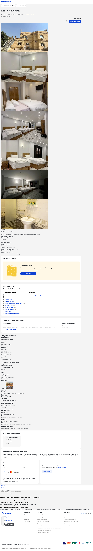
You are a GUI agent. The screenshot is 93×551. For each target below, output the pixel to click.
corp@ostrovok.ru (61, 467)
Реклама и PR (67, 526)
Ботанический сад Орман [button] (11, 297)
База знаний (40, 515)
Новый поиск (22, 5)
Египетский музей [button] (9, 307)
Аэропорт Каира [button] (35, 297)
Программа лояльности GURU (44, 530)
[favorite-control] (66, 21)
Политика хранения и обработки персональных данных (14, 548)
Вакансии (26, 519)
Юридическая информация (43, 523)
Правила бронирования (42, 526)
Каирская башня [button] (9, 301)
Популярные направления (43, 521)
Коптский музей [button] (9, 309)
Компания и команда (29, 515)
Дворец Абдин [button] (8, 311)
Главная (3, 485)
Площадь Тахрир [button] (9, 305)
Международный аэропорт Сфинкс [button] (39, 295)
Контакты (26, 517)
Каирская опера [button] (8, 299)
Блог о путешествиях (42, 519)
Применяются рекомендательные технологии (40, 548)
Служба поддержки (41, 517)
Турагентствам (67, 517)
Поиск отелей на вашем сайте (71, 521)
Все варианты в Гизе (9, 5)
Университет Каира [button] (9, 295)
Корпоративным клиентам (70, 519)
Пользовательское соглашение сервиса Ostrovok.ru (49, 528)
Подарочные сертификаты (43, 532)
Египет (2, 487)
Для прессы (27, 521)
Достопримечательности (9, 292)
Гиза (2, 489)
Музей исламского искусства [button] (12, 313)
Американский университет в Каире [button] (13, 303)
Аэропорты (32, 292)
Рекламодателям (68, 523)
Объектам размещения (69, 515)
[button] (41, 37)
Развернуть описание (10, 329)
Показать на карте (29, 14)
